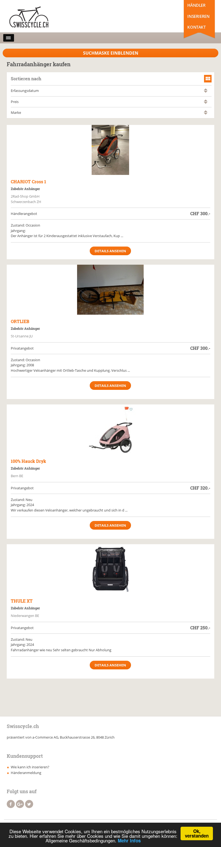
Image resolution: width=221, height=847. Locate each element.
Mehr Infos (129, 840)
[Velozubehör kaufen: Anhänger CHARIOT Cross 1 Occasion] (111, 150)
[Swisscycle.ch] (30, 17)
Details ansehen (110, 250)
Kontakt (196, 27)
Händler (196, 5)
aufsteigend (206, 89)
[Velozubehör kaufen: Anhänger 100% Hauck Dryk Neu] (111, 429)
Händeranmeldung (26, 772)
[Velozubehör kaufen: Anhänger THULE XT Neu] (111, 569)
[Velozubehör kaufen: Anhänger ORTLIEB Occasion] (111, 290)
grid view (208, 78)
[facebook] (11, 804)
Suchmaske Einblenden (110, 53)
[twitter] (29, 804)
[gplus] (20, 804)
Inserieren (198, 16)
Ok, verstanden (197, 833)
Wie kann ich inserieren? (30, 767)
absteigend (206, 92)
